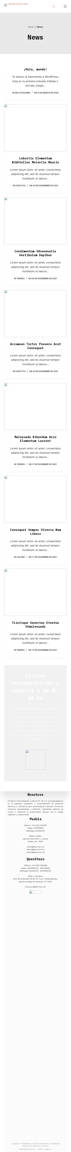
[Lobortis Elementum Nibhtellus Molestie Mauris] (35, 127)
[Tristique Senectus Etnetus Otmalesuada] (35, 592)
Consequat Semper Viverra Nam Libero (35, 531)
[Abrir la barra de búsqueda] (53, 6)
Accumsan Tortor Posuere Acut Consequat (35, 346)
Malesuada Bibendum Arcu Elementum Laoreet (35, 439)
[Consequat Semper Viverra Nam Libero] (35, 499)
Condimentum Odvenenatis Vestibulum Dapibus (35, 253)
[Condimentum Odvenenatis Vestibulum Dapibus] (35, 220)
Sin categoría (22, 92)
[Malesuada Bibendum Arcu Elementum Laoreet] (35, 406)
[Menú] (65, 6)
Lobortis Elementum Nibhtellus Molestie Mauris (35, 160)
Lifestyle (20, 185)
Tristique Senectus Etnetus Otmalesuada (35, 624)
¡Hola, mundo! (35, 69)
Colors (21, 557)
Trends (21, 278)
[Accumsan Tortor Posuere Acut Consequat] (35, 313)
